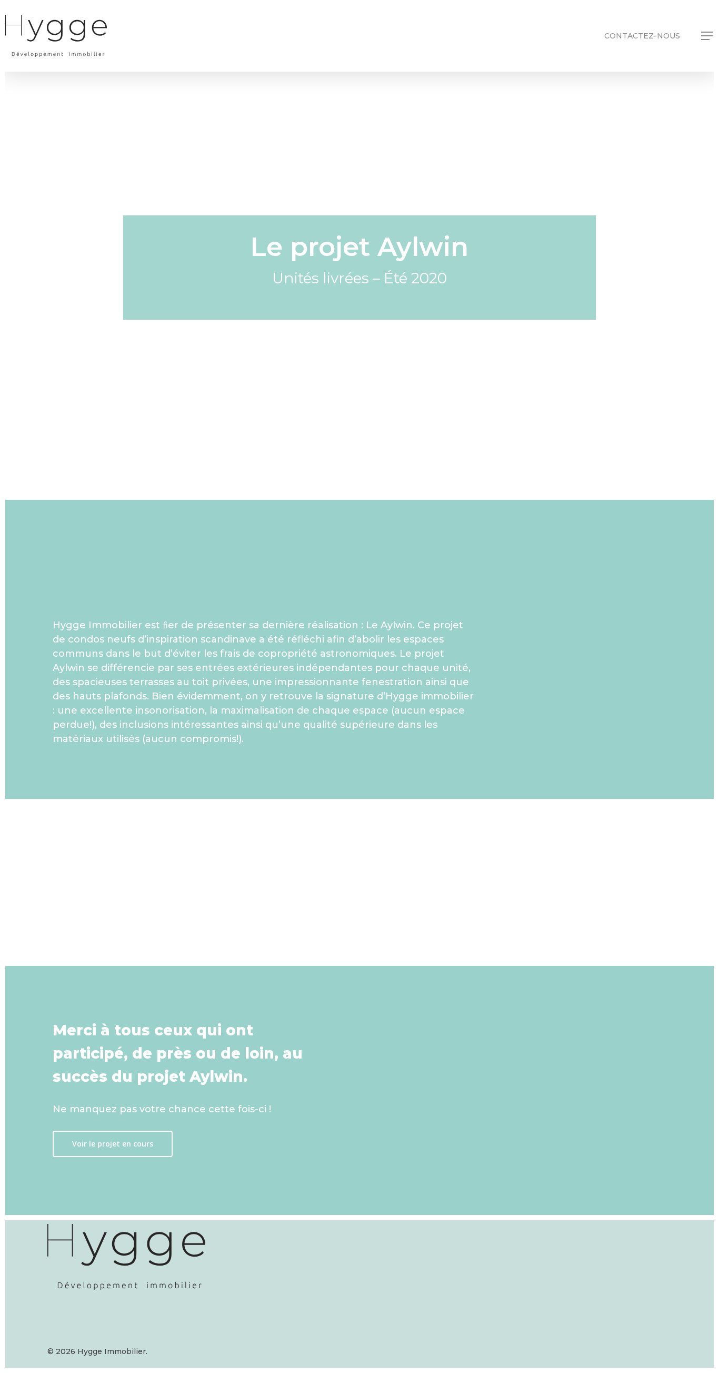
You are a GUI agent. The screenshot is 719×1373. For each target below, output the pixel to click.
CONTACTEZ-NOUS (642, 36)
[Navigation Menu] (707, 36)
